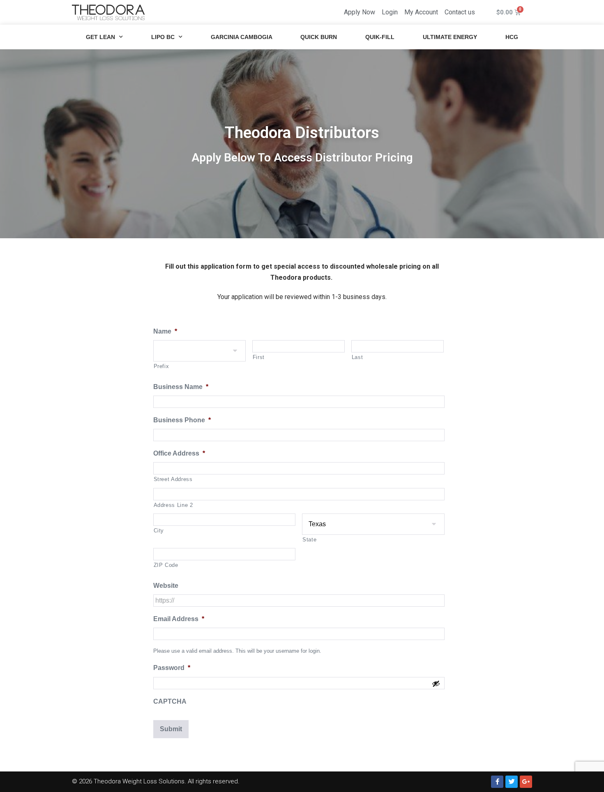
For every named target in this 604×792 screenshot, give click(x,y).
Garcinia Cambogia (241, 37)
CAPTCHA (170, 701)
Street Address (173, 479)
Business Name (180, 386)
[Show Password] (436, 685)
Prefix (161, 366)
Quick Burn (318, 37)
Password (171, 667)
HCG (511, 37)
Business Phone (182, 420)
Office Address (179, 453)
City (159, 530)
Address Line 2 (173, 505)
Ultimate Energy (450, 37)
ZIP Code (166, 565)
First (259, 357)
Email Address (178, 618)
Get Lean (100, 37)
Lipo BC (163, 37)
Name (165, 331)
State (309, 539)
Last (357, 357)
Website (165, 585)
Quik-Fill (379, 37)
